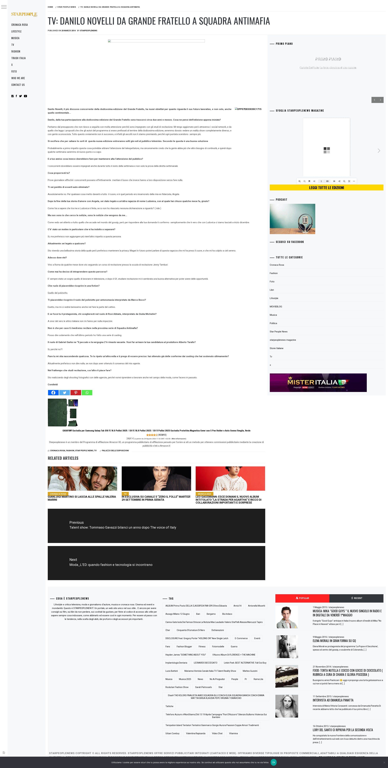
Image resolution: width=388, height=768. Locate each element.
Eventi (257, 638)
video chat (217, 733)
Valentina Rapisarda (195, 733)
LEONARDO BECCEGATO (205, 663)
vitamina (233, 733)
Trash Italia (18, 58)
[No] (384, 762)
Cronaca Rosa (19, 25)
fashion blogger (184, 646)
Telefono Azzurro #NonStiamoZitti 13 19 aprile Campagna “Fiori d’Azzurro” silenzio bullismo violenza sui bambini (216, 715)
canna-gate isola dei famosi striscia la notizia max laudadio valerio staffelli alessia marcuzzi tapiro (214, 622)
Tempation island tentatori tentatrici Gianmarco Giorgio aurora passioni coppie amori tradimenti (212, 725)
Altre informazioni (179, 439)
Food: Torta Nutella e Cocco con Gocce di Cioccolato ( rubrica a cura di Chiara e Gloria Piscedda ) (348, 672)
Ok (273, 762)
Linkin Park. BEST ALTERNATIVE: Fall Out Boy (245, 663)
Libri (272, 290)
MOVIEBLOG (276, 306)
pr (246, 679)
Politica (273, 323)
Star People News (84, 451)
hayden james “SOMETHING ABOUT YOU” (186, 655)
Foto (14, 71)
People (234, 679)
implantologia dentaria (176, 663)
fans (168, 646)
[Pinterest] (75, 391)
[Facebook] (53, 391)
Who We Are (18, 78)
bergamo (211, 614)
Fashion (15, 51)
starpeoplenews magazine (283, 340)
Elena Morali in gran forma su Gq (334, 640)
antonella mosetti (256, 606)
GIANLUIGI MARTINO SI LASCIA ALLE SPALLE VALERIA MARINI (82, 497)
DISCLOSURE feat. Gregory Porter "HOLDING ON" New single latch (197, 638)
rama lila (258, 679)
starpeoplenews (88, 31)
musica (169, 679)
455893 (162, 435)
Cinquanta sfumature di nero (191, 630)
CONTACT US (18, 85)
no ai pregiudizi (217, 679)
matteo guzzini (250, 671)
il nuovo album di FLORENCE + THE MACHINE (234, 655)
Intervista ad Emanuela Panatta (333, 700)
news (200, 679)
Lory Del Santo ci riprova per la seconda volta (343, 730)
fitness (202, 646)
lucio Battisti (172, 671)
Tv (12, 45)
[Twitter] (64, 391)
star (221, 687)
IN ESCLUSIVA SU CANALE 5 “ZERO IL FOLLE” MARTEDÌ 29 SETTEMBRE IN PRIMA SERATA (156, 497)
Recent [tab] (358, 598)
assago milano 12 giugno (178, 614)
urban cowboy (172, 733)
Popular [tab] (304, 598)
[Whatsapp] (87, 391)
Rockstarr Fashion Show (177, 687)
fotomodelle (218, 646)
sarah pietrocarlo (203, 687)
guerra (234, 646)
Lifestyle (16, 31)
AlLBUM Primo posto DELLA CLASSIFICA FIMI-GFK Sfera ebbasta (196, 606)
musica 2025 (185, 679)
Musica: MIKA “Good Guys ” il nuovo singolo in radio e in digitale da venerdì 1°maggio (347, 613)
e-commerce (241, 638)
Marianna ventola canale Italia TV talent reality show (210, 671)
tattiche (169, 706)
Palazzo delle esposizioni (115, 451)
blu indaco (227, 614)
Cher (168, 630)
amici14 (237, 606)
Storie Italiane (276, 348)
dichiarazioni (218, 630)
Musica (15, 38)
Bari (198, 614)
